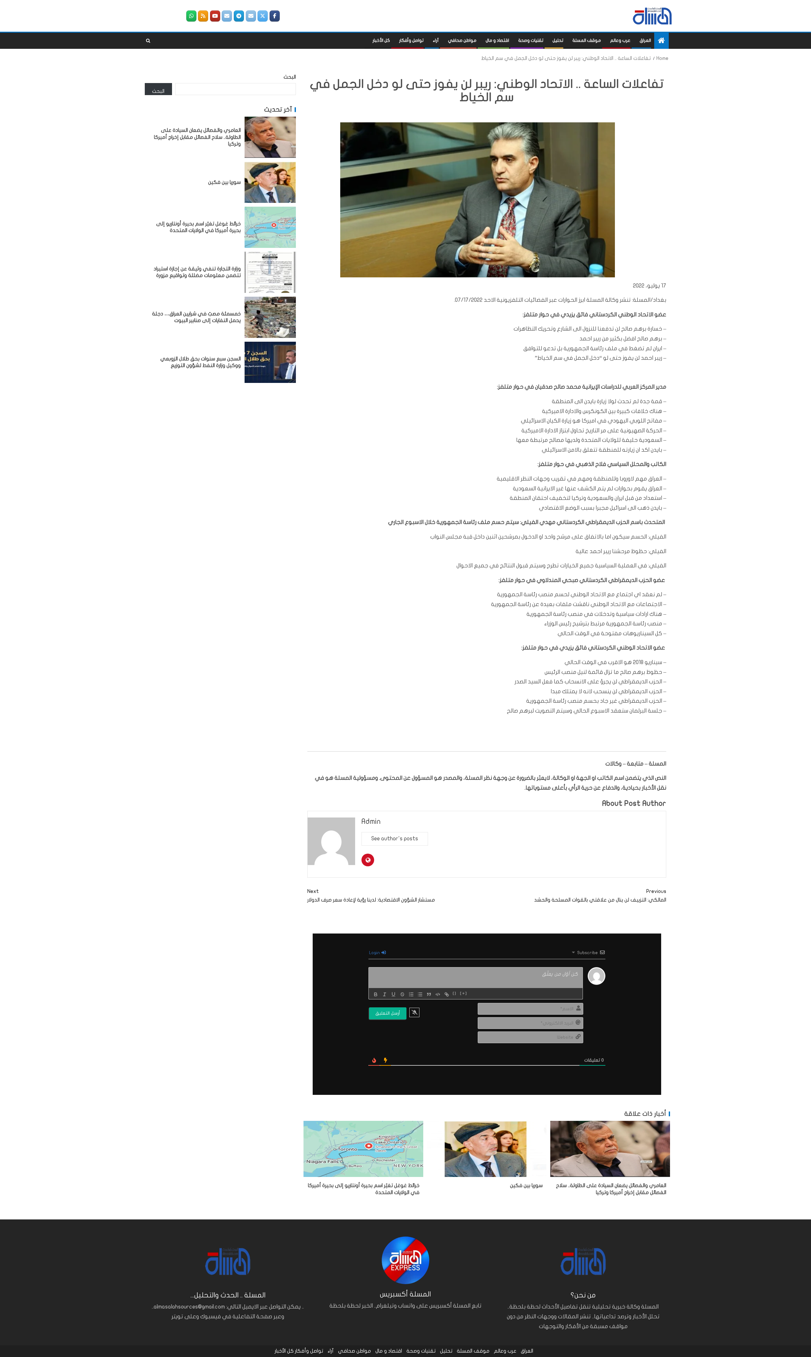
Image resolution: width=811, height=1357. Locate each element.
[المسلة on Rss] (203, 16)
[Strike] (402, 994)
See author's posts (394, 839)
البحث (290, 77)
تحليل (557, 40)
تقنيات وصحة (530, 40)
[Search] (148, 41)
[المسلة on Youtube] (215, 16)
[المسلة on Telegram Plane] (239, 16)
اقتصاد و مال (497, 40)
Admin (371, 821)
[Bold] (375, 994)
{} (455, 994)
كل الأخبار (381, 40)
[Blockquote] (429, 994)
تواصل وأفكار (411, 40)
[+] (463, 994)
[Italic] (384, 994)
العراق (645, 40)
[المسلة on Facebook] (275, 16)
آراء (436, 40)
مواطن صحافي (462, 40)
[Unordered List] (420, 994)
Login (375, 952)
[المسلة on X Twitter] (263, 16)
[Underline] (393, 994)
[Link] (446, 994)
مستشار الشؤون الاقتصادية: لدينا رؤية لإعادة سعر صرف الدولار (371, 895)
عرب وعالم (620, 40)
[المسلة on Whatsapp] (191, 16)
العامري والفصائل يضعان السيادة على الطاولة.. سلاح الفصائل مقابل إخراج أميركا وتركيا (197, 137)
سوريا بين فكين (526, 1185)
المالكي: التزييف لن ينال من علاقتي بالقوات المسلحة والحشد (600, 895)
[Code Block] (437, 994)
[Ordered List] (411, 994)
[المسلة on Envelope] (251, 16)
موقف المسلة (586, 40)
